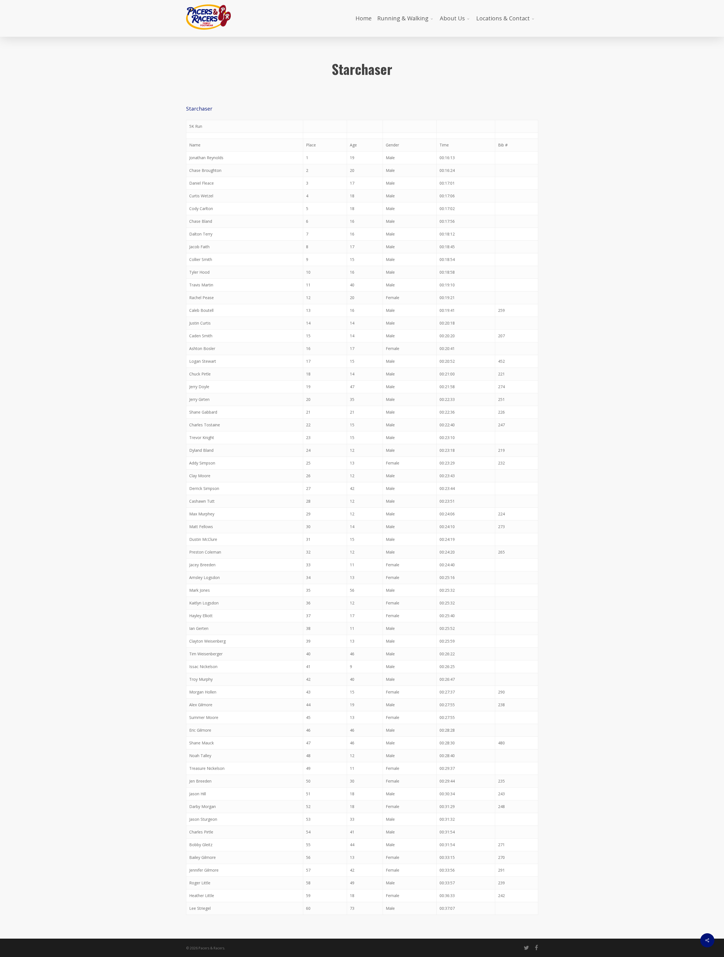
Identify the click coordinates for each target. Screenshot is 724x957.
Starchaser (199, 108)
